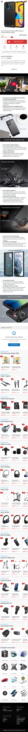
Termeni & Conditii (21, 718)
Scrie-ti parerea (14, 344)
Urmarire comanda (7, 710)
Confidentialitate (20, 719)
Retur (4, 721)
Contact (5, 709)
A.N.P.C (18, 722)
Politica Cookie (20, 721)
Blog (18, 710)
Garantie (5, 719)
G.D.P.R (18, 724)
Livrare (4, 718)
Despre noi (19, 709)
